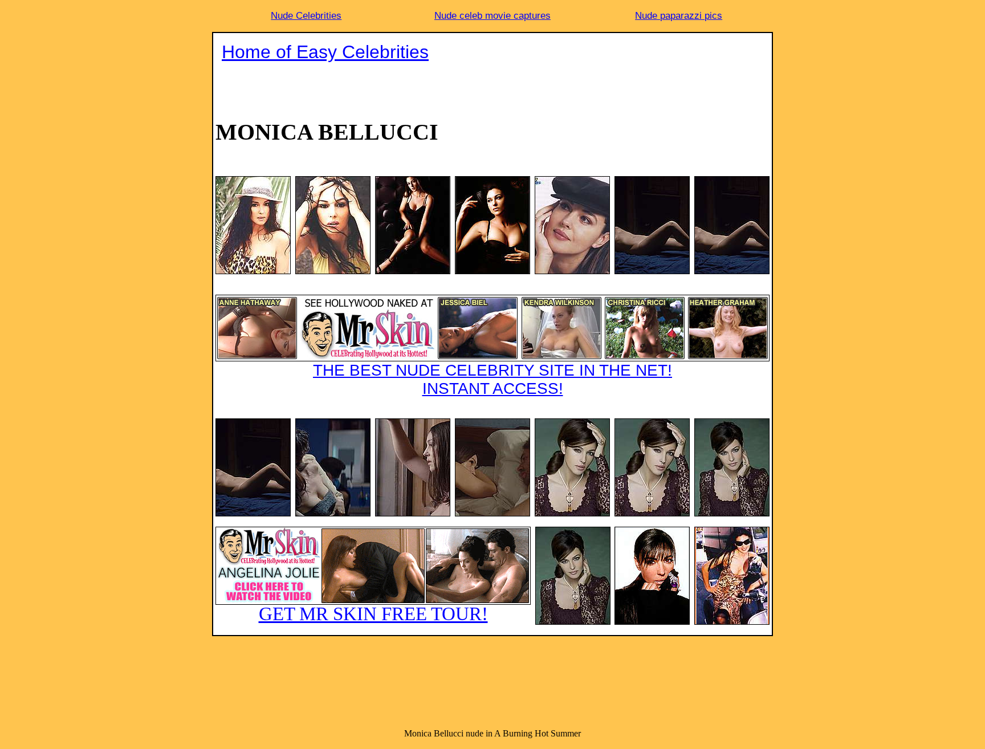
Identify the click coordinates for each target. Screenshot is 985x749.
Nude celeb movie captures (492, 15)
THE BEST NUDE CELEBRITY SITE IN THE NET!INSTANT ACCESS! (492, 379)
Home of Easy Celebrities (325, 52)
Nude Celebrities (306, 15)
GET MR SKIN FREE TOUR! (373, 614)
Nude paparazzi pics (678, 15)
